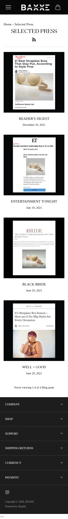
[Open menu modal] (8, 7)
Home (8, 24)
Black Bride (34, 284)
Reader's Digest (34, 119)
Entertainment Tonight (34, 201)
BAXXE (29, 501)
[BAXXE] (34, 7)
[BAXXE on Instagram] (7, 493)
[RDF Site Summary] (34, 39)
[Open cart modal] (58, 7)
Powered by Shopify (15, 506)
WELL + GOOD (34, 367)
